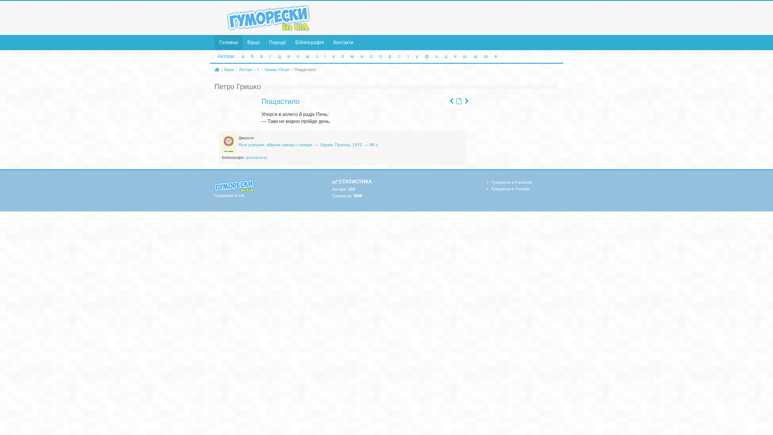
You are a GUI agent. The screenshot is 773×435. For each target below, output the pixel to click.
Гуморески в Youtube (510, 189)
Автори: (226, 56)
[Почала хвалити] (451, 101)
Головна (228, 42)
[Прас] (467, 101)
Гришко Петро (277, 69)
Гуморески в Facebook (512, 182)
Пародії (277, 42)
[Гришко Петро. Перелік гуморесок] (459, 101)
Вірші (253, 42)
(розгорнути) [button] (256, 158)
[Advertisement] (445, 17)
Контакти (343, 42)
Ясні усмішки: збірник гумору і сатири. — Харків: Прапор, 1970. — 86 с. (309, 144)
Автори (245, 69)
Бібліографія (309, 42)
